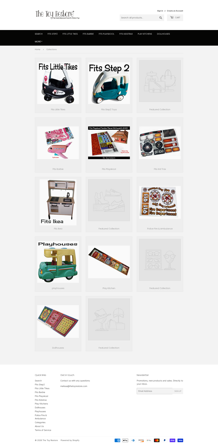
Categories (40, 422)
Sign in (160, 11)
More (38, 41)
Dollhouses (163, 33)
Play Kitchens (145, 33)
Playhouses (40, 411)
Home (37, 49)
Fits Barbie (88, 33)
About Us (39, 426)
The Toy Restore (50, 440)
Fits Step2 (53, 33)
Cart (177, 17)
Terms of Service (43, 430)
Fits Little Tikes (70, 33)
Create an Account (175, 11)
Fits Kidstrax (126, 33)
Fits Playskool (106, 33)
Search (39, 33)
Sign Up (177, 391)
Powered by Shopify (70, 440)
